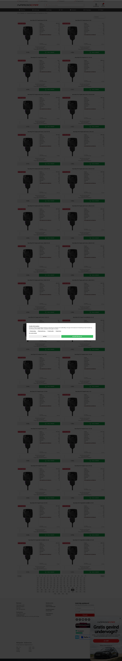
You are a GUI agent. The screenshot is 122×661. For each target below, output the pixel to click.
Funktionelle (51, 331)
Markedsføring (41, 331)
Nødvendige (33, 331)
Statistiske (58, 331)
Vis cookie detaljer (33, 333)
